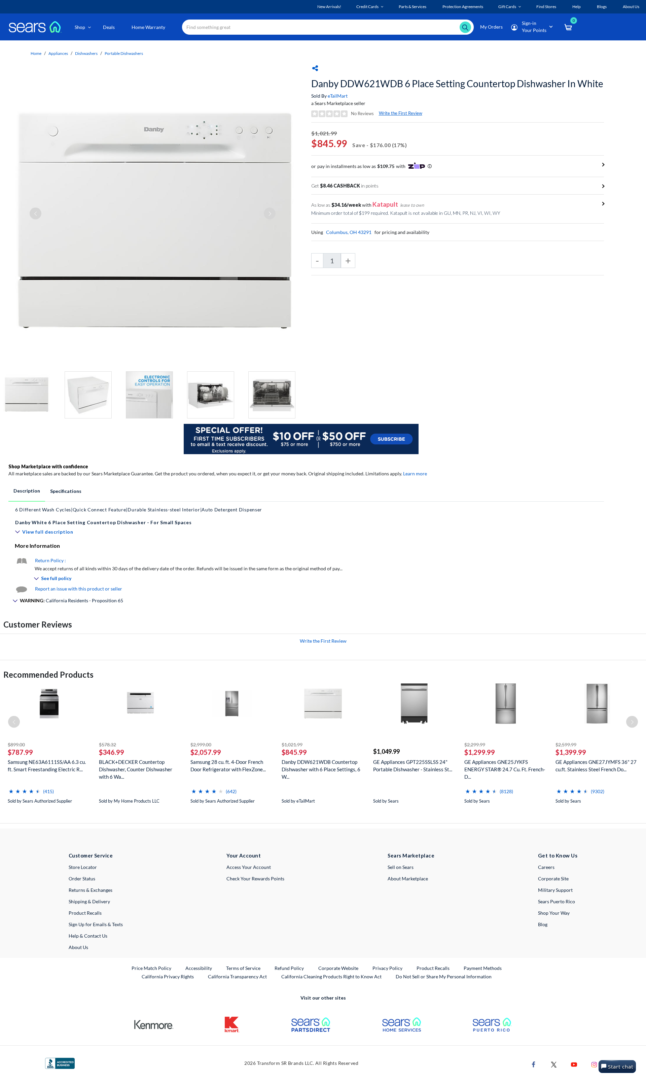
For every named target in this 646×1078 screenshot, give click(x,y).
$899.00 (16, 744)
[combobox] (328, 27)
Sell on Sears (401, 867)
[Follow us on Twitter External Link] (554, 1064)
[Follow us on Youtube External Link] (574, 1064)
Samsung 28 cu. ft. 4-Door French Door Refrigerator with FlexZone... (228, 765)
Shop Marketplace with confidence (48, 466)
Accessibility (198, 968)
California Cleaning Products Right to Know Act (331, 976)
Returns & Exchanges (90, 890)
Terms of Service (243, 968)
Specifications (65, 491)
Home (36, 53)
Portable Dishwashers (124, 53)
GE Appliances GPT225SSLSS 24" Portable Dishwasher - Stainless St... (412, 765)
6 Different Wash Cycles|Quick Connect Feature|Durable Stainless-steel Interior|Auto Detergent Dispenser (138, 509)
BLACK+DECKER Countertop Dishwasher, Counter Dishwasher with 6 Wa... (135, 769)
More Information (37, 545)
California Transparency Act (237, 976)
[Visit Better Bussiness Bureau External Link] (60, 1063)
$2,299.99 (474, 744)
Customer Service (91, 855)
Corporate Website (338, 968)
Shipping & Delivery (89, 901)
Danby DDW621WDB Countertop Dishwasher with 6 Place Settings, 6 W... (321, 769)
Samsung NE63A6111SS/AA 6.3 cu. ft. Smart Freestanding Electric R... (47, 765)
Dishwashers (86, 53)
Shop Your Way (554, 913)
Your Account (243, 855)
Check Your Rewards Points (255, 878)
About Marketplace (408, 878)
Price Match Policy (151, 968)
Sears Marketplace (411, 855)
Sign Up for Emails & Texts (96, 924)
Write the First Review (400, 113)
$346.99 (111, 752)
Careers (546, 867)
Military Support (555, 890)
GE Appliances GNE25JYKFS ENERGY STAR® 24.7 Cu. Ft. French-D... (504, 769)
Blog (542, 924)
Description (26, 491)
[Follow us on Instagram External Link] (594, 1064)
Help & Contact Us (88, 936)
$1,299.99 (479, 752)
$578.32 (107, 744)
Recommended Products (48, 674)
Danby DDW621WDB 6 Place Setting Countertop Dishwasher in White (457, 83)
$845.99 (294, 752)
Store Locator (83, 867)
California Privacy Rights (168, 976)
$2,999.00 (200, 744)
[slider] (24, 789)
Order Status (82, 878)
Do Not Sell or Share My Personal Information (444, 976)
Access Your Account (248, 867)
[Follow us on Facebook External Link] (533, 1064)
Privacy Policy (387, 968)
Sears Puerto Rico (556, 901)
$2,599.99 (565, 744)
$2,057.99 (205, 752)
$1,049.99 (386, 751)
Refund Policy (289, 968)
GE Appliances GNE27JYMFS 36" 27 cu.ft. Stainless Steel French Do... (596, 765)
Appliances (58, 53)
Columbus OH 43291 (348, 232)
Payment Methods (483, 968)
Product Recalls (85, 913)
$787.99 (20, 752)
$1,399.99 (570, 752)
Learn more (415, 473)
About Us (78, 947)
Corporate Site (553, 878)
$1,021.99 (292, 744)
